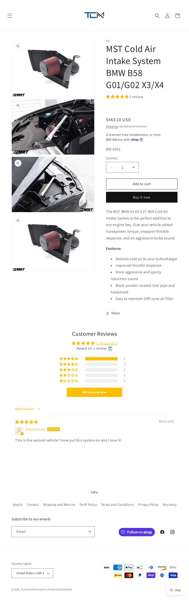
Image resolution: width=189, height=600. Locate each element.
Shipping (112, 126)
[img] (26, 422)
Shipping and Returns (59, 505)
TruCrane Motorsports (34, 589)
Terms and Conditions (117, 505)
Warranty (169, 505)
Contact (33, 505)
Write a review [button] (94, 392)
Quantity (112, 158)
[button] (10, 16)
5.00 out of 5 (106, 343)
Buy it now (142, 197)
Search (18, 505)
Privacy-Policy (148, 505)
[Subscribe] (89, 531)
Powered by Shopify (60, 589)
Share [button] (115, 313)
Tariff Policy (88, 505)
